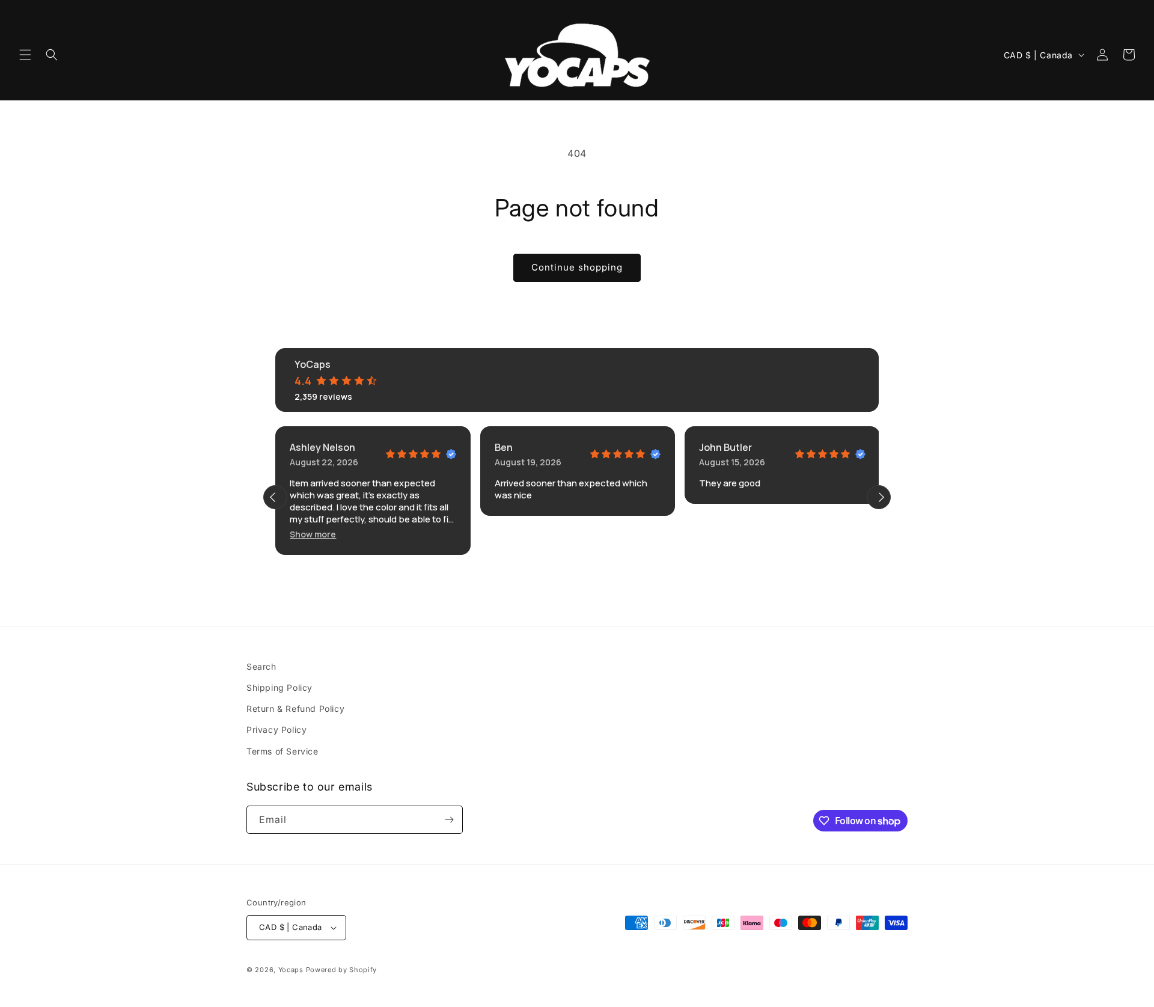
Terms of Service (282, 751)
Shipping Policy (279, 687)
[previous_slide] (275, 497)
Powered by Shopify (341, 970)
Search (261, 666)
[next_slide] (879, 497)
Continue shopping (577, 267)
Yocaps (291, 970)
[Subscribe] (449, 820)
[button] (25, 54)
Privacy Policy (276, 729)
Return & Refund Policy (295, 708)
